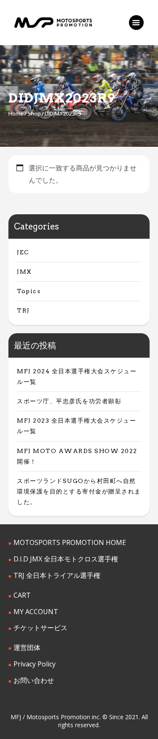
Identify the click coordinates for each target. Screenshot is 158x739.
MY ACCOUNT (35, 611)
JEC (23, 252)
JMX (24, 271)
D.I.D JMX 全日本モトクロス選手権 (65, 559)
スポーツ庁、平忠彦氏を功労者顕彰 (69, 401)
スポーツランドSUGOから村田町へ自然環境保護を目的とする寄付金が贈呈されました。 (79, 491)
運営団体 (26, 647)
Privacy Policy (34, 664)
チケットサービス (40, 627)
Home (16, 113)
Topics (28, 291)
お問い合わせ (33, 680)
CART (22, 595)
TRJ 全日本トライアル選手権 (56, 575)
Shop (34, 113)
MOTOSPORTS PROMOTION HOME (69, 542)
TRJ (23, 310)
